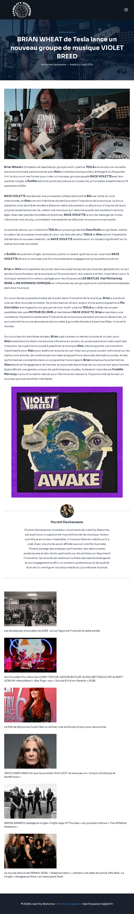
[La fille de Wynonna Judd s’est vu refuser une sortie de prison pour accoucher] (67, 705)
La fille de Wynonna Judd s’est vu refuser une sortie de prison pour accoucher (55, 726)
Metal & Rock (67, 32)
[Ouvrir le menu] (126, 9)
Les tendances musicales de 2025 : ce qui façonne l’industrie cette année (52, 630)
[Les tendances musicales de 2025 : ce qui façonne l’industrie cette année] (67, 608)
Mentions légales (68, 903)
